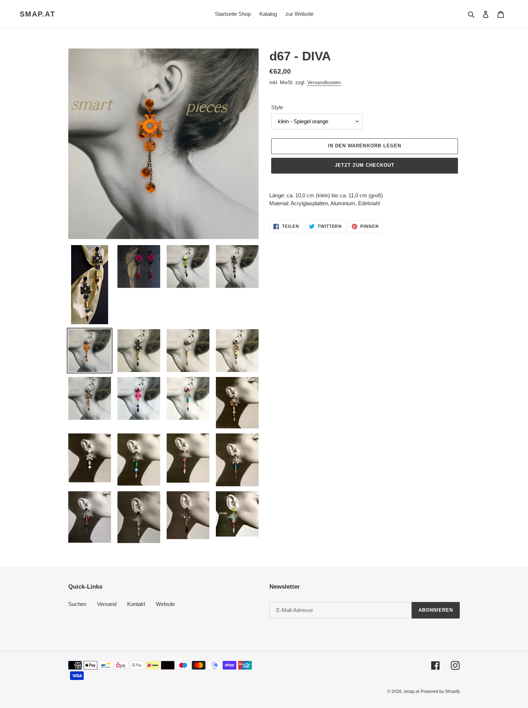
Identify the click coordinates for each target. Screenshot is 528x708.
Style (277, 107)
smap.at (37, 14)
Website (165, 604)
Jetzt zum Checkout (365, 165)
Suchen (77, 604)
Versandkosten (324, 82)
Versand (106, 604)
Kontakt (136, 604)
